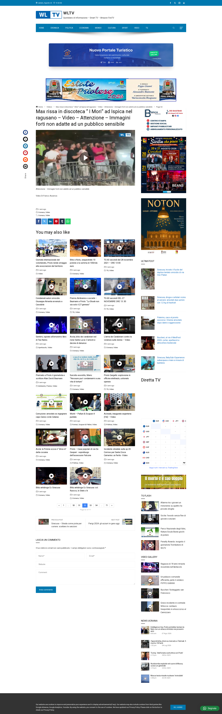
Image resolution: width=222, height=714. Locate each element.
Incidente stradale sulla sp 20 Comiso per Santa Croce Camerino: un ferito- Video (117, 452)
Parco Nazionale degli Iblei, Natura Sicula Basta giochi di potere (173, 531)
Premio (49, 386)
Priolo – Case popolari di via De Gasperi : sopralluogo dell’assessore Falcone (84, 452)
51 (79, 505)
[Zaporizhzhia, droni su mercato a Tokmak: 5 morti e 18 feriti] (145, 644)
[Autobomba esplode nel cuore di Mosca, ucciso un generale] (145, 666)
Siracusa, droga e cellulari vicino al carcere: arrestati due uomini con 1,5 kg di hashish (171, 300)
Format (75, 424)
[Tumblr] (62, 221)
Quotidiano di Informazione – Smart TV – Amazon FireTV (88, 18)
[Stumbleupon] (25, 159)
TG (107, 270)
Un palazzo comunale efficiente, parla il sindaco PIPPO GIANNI (172, 580)
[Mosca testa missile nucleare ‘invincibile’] (145, 678)
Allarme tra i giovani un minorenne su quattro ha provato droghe (171, 505)
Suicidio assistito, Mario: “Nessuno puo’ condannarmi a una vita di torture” (85, 378)
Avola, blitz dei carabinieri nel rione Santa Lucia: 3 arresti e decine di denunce (83, 339)
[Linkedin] (50, 221)
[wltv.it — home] (49, 15)
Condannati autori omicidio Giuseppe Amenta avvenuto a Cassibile (49, 301)
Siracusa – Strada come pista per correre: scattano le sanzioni (66, 523)
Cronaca (41, 212)
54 (96, 505)
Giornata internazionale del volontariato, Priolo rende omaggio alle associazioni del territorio (51, 263)
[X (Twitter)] (175, 3)
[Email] (25, 166)
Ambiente (42, 386)
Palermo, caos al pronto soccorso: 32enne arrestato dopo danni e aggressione (169, 320)
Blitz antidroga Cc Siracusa (48, 487)
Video (47, 212)
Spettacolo (42, 347)
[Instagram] (179, 3)
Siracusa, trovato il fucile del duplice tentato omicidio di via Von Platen (170, 272)
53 (91, 505)
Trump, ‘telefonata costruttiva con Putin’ (167, 653)
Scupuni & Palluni (85, 424)
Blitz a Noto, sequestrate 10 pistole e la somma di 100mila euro (83, 263)
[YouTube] (184, 3)
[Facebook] (170, 3)
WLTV (68, 13)
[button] (209, 708)
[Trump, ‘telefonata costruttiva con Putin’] (145, 656)
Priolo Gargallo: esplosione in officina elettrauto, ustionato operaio (117, 378)
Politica (109, 424)
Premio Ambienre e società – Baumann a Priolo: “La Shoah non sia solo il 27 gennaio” (84, 301)
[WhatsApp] (68, 221)
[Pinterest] (25, 152)
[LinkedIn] (25, 146)
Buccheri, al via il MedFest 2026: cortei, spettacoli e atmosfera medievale (169, 340)
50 (74, 505)
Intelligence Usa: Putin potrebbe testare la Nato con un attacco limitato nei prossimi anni (167, 629)
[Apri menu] (181, 28)
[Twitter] (25, 139)
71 (107, 505)
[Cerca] (174, 28)
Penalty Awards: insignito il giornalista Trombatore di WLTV (173, 544)
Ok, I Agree (178, 707)
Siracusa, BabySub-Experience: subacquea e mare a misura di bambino (171, 360)
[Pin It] (56, 221)
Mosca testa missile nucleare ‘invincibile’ (167, 676)
